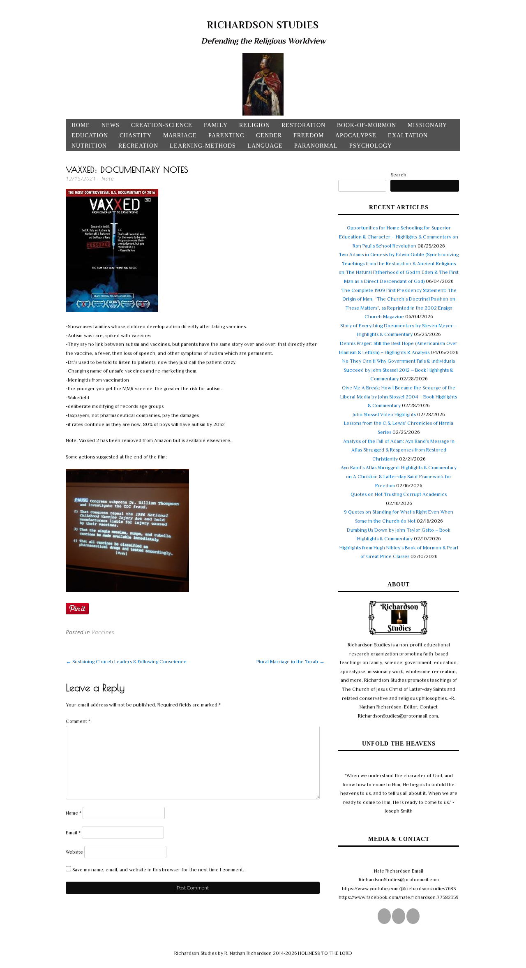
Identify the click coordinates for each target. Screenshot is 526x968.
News (111, 125)
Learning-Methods (203, 146)
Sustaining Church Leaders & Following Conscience (126, 662)
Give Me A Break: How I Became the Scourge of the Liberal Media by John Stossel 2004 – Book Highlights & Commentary (398, 396)
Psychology (370, 146)
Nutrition (89, 146)
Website (74, 852)
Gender (269, 135)
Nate (108, 178)
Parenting (226, 135)
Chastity (136, 135)
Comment (78, 721)
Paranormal (316, 146)
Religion (254, 125)
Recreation (138, 146)
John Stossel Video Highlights (384, 414)
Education (90, 135)
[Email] (384, 916)
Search (398, 175)
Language (265, 146)
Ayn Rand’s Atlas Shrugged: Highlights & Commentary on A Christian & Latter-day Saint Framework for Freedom (399, 476)
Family (216, 125)
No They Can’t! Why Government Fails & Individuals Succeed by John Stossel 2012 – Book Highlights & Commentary (398, 370)
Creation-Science (161, 125)
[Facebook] (398, 916)
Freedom (308, 135)
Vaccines (103, 632)
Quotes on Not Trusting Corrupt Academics (399, 494)
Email (73, 833)
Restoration (303, 125)
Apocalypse (355, 135)
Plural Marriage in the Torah (290, 662)
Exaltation (408, 135)
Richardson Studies (263, 24)
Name (73, 813)
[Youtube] (413, 916)
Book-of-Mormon (366, 125)
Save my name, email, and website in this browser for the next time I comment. (158, 870)
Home (81, 125)
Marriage (180, 135)
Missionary (427, 125)
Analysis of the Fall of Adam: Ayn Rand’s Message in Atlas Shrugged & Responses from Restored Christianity (398, 450)
